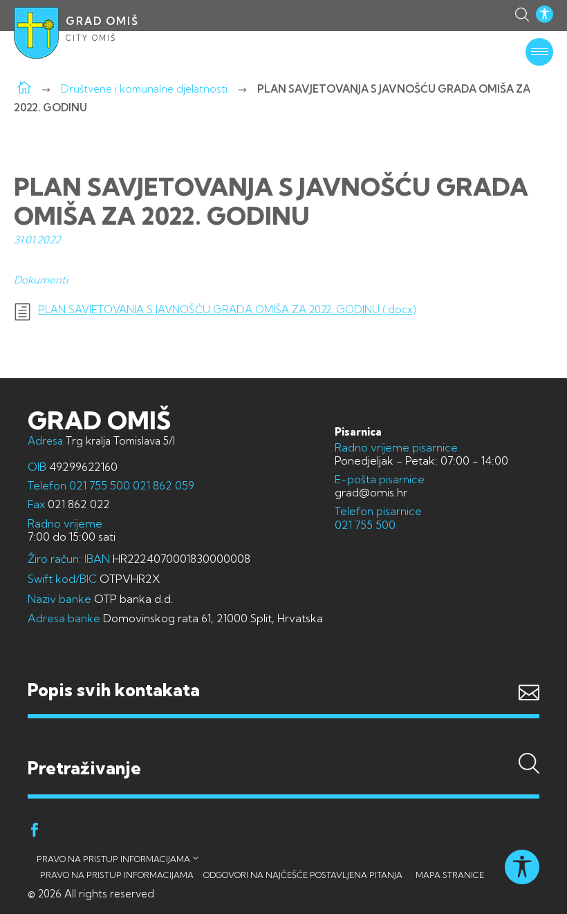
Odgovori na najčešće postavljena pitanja (302, 875)
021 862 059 (162, 485)
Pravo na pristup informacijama (113, 859)
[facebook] (34, 832)
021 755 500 (99, 485)
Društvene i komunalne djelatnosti (144, 88)
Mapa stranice (450, 875)
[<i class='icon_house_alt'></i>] (24, 88)
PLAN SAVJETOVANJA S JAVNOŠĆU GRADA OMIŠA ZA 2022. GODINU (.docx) (227, 310)
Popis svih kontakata (114, 689)
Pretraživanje (283, 741)
